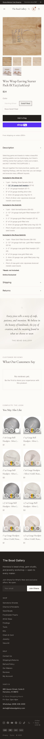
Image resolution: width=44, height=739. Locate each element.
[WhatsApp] (20, 723)
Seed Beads (8, 611)
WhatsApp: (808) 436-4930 (14, 704)
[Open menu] (4, 8)
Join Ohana (34, 588)
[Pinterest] (16, 723)
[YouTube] (12, 723)
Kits (4, 631)
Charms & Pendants (11, 607)
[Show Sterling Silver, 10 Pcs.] (11, 496)
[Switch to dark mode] (29, 723)
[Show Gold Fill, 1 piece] (17, 496)
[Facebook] (8, 723)
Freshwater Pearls (10, 615)
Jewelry (6, 639)
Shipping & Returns (11, 660)
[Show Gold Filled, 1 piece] (11, 430)
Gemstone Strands (10, 603)
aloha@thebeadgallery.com (14, 708)
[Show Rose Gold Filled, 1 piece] (17, 430)
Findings (6, 623)
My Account (8, 676)
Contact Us (7, 656)
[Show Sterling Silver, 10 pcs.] (32, 430)
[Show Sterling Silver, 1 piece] (6, 430)
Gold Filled (25, 103)
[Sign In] (33, 8)
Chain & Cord (8, 635)
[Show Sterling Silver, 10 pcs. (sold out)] (32, 463)
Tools (5, 627)
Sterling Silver (10, 103)
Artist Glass (7, 619)
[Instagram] (4, 723)
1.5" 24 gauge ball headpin (18, 185)
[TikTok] (24, 723)
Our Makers (7, 668)
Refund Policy (8, 664)
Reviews (6, 672)
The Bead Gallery (19, 9)
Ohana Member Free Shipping (12, 2)
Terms (12, 735)
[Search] (28, 8)
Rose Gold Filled (11, 109)
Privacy (5, 735)
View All (6, 643)
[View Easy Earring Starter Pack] (7, 61)
